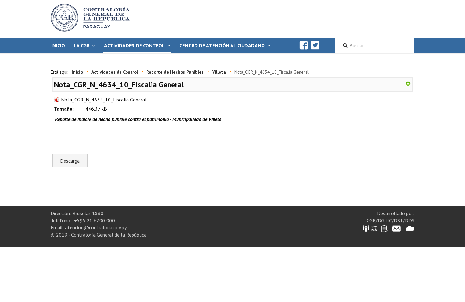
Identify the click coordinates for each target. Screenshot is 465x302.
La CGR (82, 45)
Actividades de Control (134, 45)
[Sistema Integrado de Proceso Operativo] (374, 228)
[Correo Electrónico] (396, 228)
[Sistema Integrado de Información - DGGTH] (366, 228)
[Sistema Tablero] (384, 228)
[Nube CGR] (410, 228)
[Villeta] (408, 83)
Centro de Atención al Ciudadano (222, 45)
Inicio (58, 45)
